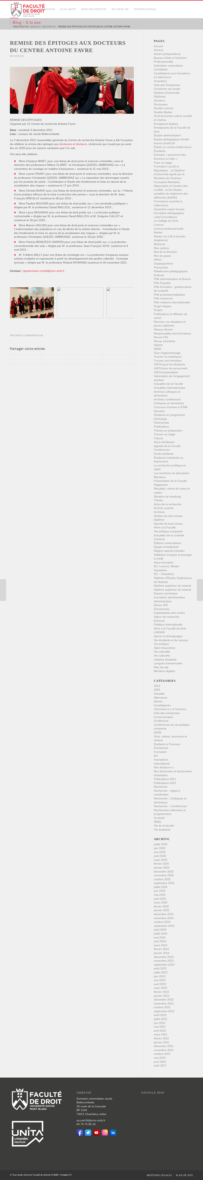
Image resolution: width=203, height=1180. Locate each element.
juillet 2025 (160, 887)
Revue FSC (161, 337)
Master (158, 232)
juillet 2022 (160, 1019)
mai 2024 (160, 937)
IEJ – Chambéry (164, 574)
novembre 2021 (164, 1050)
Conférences (162, 449)
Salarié (158, 345)
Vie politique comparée (168, 531)
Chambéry (160, 81)
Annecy (158, 50)
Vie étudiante (162, 829)
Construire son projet (167, 88)
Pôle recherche (163, 298)
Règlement (161, 484)
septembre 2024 (164, 925)
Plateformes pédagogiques (171, 271)
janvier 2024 (161, 953)
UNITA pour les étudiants (169, 364)
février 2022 (161, 1038)
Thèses (158, 500)
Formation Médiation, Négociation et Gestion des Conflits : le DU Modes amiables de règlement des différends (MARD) (171, 189)
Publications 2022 (165, 783)
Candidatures (162, 705)
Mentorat (159, 244)
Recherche (17, 55)
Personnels (161, 267)
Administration (163, 601)
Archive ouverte (163, 508)
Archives (159, 512)
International (161, 763)
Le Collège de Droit (166, 220)
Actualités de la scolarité (169, 535)
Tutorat (158, 438)
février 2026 (161, 863)
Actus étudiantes (164, 442)
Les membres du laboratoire (171, 473)
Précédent (19, 303)
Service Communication (29, 335)
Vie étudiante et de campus (171, 640)
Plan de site (161, 667)
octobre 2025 (162, 879)
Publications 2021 (165, 779)
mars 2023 (160, 987)
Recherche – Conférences (170, 806)
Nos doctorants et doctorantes (173, 771)
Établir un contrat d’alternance (173, 147)
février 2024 (161, 949)
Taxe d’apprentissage (167, 352)
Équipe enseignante (166, 546)
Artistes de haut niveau (168, 515)
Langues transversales (168, 663)
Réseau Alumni (163, 329)
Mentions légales (164, 671)
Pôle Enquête (162, 282)
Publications (161, 426)
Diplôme (159, 519)
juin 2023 (159, 976)
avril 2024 (160, 941)
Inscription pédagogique (169, 213)
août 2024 (160, 929)
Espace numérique (165, 593)
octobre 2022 (162, 1007)
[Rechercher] (52, 26)
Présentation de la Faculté (170, 480)
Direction (159, 411)
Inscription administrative (169, 597)
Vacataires (160, 570)
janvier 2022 (161, 1042)
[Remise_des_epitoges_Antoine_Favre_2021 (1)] (49, 313)
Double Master (163, 112)
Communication (163, 717)
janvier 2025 (161, 910)
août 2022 (160, 1015)
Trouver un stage (164, 434)
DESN (157, 732)
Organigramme (163, 263)
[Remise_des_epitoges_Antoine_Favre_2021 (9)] (72, 90)
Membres (160, 477)
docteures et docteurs (73, 144)
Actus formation (163, 562)
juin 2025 (159, 890)
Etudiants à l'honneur (167, 744)
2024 (157, 685)
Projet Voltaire (162, 306)
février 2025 (161, 906)
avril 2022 (160, 1030)
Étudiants (160, 151)
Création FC (66, 1175)
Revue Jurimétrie (164, 341)
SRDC (158, 348)
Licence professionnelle (168, 228)
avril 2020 (160, 1061)
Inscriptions (161, 759)
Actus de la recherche (167, 504)
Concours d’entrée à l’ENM (171, 407)
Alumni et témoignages (168, 636)
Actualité (159, 693)
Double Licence (163, 108)
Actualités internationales (169, 387)
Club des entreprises (167, 713)
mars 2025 (160, 902)
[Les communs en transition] (3, 590)
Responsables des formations (172, 333)
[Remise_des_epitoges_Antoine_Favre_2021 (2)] (99, 313)
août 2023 (160, 968)
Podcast (159, 275)
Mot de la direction (165, 251)
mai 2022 (160, 1026)
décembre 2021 (164, 1046)
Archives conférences (167, 399)
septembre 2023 (164, 964)
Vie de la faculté (164, 825)
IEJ (156, 755)
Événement (161, 747)
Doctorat (159, 620)
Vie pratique (161, 643)
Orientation (161, 775)
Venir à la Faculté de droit (170, 628)
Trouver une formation (168, 360)
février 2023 (161, 991)
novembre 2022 (164, 1003)
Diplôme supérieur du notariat (172, 585)
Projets (158, 310)
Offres (158, 259)
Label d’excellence (165, 217)
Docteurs (159, 100)
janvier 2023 (161, 995)
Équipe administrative (167, 135)
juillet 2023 (160, 972)
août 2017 (160, 1065)
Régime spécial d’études (169, 550)
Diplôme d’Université (167, 92)
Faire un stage (163, 162)
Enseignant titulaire (166, 123)
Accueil (158, 46)
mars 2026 (160, 859)
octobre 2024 (162, 921)
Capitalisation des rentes (169, 612)
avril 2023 (160, 984)
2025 (157, 689)
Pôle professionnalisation (169, 294)
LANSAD (159, 632)
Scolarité (159, 817)
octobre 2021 (162, 1053)
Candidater (161, 69)
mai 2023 (160, 980)
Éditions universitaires (167, 543)
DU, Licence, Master (166, 566)
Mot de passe (162, 255)
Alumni (158, 701)
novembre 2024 (164, 918)
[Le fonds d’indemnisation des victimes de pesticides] (200, 590)
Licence (159, 224)
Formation (160, 751)
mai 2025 (160, 894)
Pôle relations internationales (172, 302)
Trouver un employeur (168, 356)
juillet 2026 (160, 844)
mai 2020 (160, 1057)
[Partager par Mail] (118, 360)
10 (86, 325)
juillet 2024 (160, 933)
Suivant (125, 303)
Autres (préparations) (167, 53)
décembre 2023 (164, 957)
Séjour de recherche (166, 616)
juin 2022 (159, 1022)
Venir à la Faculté (165, 527)
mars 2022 (160, 1034)
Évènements (161, 609)
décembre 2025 (164, 871)
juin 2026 (159, 848)
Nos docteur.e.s (163, 767)
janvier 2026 (161, 867)
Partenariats (161, 422)
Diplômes (160, 96)
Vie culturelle (162, 651)
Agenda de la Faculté (167, 446)
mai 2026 (160, 852)
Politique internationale (168, 624)
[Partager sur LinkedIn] (87, 360)
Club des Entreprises (167, 85)
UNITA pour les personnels (170, 368)
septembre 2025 (164, 883)
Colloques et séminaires (169, 403)
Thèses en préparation (168, 430)
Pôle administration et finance (172, 279)
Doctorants (161, 104)
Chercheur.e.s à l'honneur (170, 709)
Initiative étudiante (165, 659)
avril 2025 (160, 898)
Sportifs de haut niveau (168, 523)
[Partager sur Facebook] (25, 360)
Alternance (160, 697)
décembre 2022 (164, 999)
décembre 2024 (164, 914)
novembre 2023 (164, 960)
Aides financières (164, 647)
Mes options (161, 248)
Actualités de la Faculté (168, 383)
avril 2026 (160, 855)
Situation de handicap (167, 496)
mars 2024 (160, 945)
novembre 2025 (164, 875)
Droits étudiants (163, 453)
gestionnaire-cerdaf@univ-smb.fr (43, 270)
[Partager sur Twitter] (56, 360)
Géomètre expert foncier (169, 209)
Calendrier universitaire (168, 65)
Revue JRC (161, 605)
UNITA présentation (166, 372)
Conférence (161, 720)
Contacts (159, 539)
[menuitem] (14, 9)
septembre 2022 (164, 1011)
